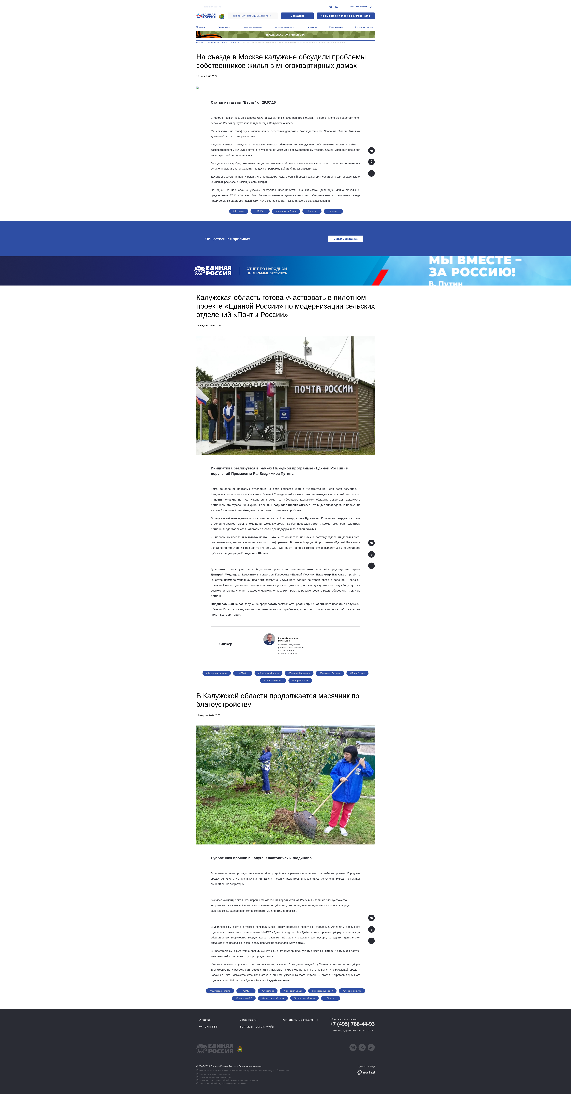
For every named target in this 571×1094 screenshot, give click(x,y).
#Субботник (268, 991)
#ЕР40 (242, 673)
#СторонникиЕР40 (273, 680)
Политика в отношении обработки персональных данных (227, 1080)
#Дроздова (238, 211)
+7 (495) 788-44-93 (352, 1024)
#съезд (333, 211)
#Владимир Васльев (330, 673)
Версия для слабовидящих (360, 7)
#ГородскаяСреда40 (322, 991)
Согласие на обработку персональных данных (221, 1083)
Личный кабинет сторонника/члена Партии (346, 15)
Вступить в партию (364, 27)
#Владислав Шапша (268, 673)
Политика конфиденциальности (213, 1077)
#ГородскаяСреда (293, 991)
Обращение (297, 15)
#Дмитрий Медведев (299, 673)
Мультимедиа (336, 27)
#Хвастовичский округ (273, 998)
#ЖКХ (260, 211)
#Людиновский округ (304, 998)
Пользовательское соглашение (213, 1074)
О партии (200, 27)
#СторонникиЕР (300, 680)
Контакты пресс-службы (257, 1026)
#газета (312, 211)
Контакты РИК (208, 1026)
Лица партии (224, 27)
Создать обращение (346, 238)
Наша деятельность (252, 27)
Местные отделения (284, 27)
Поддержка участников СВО (285, 34)
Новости (235, 42)
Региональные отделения (300, 1019)
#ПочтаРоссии (357, 673)
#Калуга (331, 998)
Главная (200, 42)
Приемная (312, 27)
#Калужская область (286, 211)
